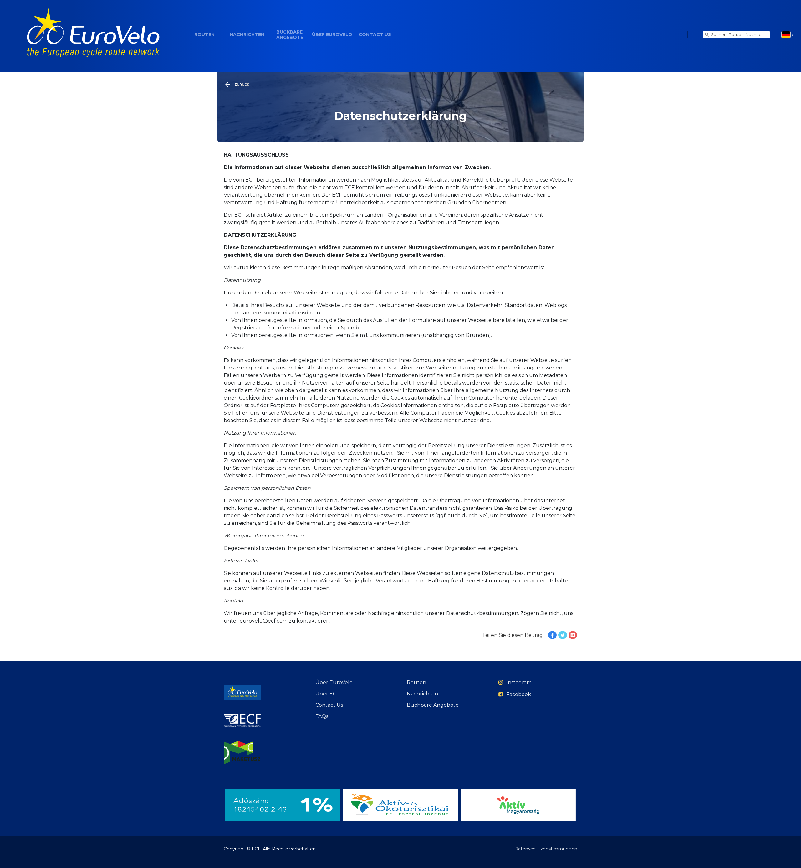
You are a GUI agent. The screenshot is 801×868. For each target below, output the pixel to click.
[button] (787, 34)
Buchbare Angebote (433, 705)
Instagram (519, 682)
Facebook (518, 694)
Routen (204, 34)
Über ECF (327, 694)
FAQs (321, 716)
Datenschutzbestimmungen (545, 849)
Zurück (241, 85)
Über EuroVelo (332, 34)
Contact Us (375, 34)
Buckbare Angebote (289, 34)
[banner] (93, 34)
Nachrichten (247, 34)
